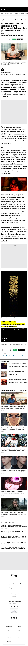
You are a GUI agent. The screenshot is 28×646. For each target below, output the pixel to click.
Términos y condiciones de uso (14, 601)
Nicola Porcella (6, 356)
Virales (9, 637)
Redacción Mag (7, 72)
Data (19, 630)
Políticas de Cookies (14, 606)
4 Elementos (15, 356)
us (8, 630)
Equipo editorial (14, 579)
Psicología (21, 13)
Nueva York (16, 13)
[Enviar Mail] (2, 72)
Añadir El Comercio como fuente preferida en (14, 19)
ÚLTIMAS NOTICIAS (7, 522)
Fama (9, 634)
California (7, 13)
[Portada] (14, 577)
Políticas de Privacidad (14, 603)
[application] (14, 335)
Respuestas (9, 626)
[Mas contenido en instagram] (16, 618)
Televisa (22, 356)
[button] (5, 339)
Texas (11, 13)
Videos (19, 626)
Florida (2, 13)
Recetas (19, 637)
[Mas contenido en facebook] (11, 618)
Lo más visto (6, 361)
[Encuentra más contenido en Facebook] (2, 39)
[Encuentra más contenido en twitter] (6, 39)
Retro (19, 634)
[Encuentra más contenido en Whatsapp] (9, 39)
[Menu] (2, 9)
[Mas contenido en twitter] (14, 618)
